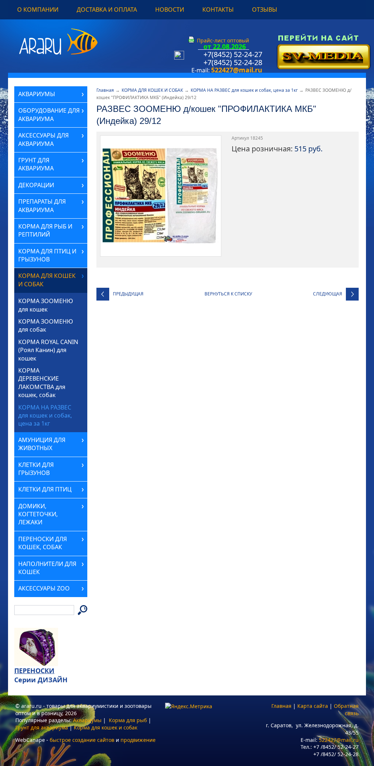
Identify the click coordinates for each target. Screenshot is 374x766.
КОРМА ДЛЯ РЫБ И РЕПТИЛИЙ (45, 230)
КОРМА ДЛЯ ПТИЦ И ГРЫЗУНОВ (47, 255)
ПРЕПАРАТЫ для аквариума (42, 205)
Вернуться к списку (228, 294)
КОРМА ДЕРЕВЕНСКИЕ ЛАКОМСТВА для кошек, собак (41, 382)
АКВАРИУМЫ (36, 94)
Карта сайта (312, 705)
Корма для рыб (128, 720)
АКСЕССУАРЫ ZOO (44, 588)
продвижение (138, 739)
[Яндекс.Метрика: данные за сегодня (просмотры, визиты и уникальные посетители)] (188, 706)
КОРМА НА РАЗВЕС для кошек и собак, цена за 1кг (244, 90)
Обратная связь (346, 709)
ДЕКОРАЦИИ (36, 185)
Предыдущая (128, 294)
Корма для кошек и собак (105, 727)
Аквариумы (87, 720)
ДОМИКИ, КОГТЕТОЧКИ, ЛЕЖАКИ (38, 514)
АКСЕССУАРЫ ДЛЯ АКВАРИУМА (43, 139)
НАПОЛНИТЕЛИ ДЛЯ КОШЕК (47, 568)
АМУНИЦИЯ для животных (41, 444)
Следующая (327, 294)
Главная (105, 90)
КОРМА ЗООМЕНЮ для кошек (45, 305)
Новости (169, 9)
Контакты (218, 9)
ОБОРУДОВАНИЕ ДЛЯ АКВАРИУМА (49, 114)
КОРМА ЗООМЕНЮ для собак (45, 325)
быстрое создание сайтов (82, 739)
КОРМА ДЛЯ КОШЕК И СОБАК (152, 90)
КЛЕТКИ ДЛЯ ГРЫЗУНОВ (36, 469)
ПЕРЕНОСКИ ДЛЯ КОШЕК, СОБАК (42, 543)
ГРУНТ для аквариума (36, 164)
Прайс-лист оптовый (223, 40)
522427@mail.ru (236, 69)
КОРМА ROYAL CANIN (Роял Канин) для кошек (48, 350)
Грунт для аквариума (41, 727)
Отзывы (264, 9)
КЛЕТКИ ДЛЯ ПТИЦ (45, 489)
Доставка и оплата (107, 9)
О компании (37, 9)
